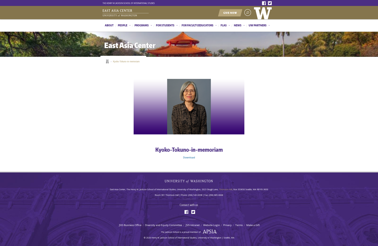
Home (107, 61)
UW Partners (258, 25)
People (122, 25)
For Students (165, 25)
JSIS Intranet (193, 225)
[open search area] (247, 12)
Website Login (211, 225)
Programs (142, 25)
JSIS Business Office (130, 225)
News (237, 25)
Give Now (230, 12)
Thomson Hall (225, 189)
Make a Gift (253, 225)
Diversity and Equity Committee (163, 225)
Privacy (227, 225)
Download (189, 157)
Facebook (264, 3)
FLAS (224, 25)
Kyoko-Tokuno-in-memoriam (126, 61)
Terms (239, 225)
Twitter (270, 3)
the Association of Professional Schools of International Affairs (209, 232)
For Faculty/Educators (197, 25)
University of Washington (263, 12)
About (109, 25)
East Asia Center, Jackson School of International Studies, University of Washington (139, 13)
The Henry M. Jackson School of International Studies (129, 3)
